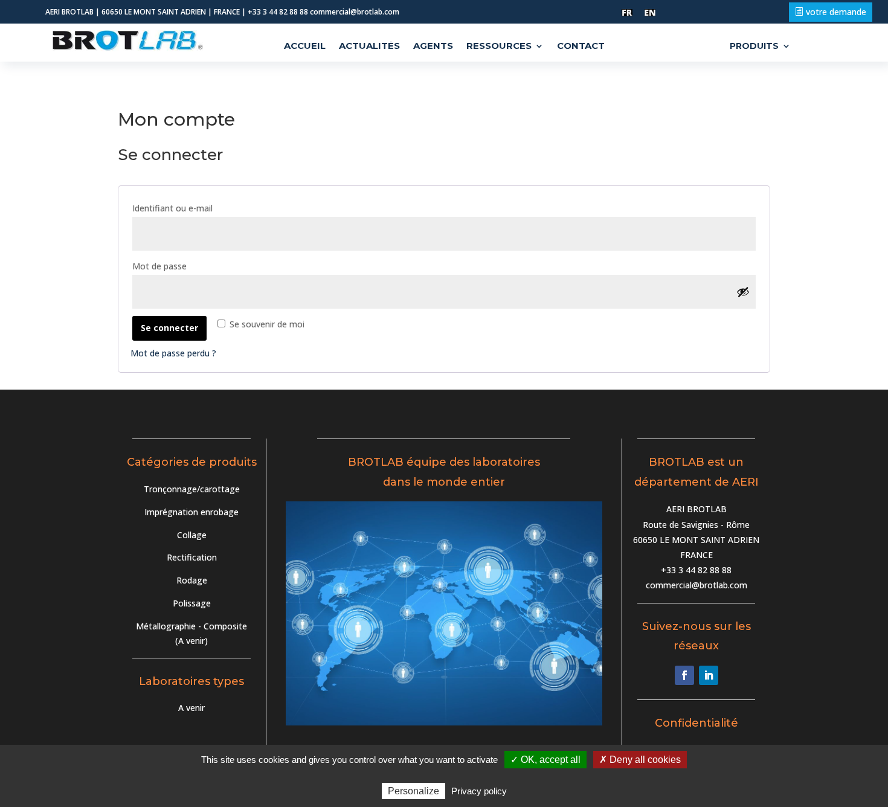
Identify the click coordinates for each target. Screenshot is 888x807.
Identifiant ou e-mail (197, 208)
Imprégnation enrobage (191, 512)
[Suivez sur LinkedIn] (708, 675)
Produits (754, 46)
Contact (581, 46)
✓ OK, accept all (545, 759)
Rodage (191, 580)
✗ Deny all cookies (640, 759)
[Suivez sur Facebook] (684, 675)
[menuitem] (627, 13)
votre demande (836, 12)
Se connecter (169, 327)
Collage (192, 535)
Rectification (192, 557)
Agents (433, 46)
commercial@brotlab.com (696, 585)
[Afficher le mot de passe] (743, 291)
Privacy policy (479, 791)
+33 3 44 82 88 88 (696, 570)
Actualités (369, 46)
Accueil (305, 46)
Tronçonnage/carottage (192, 489)
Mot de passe (184, 266)
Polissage (192, 603)
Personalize (413, 791)
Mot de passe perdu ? (173, 353)
